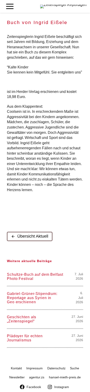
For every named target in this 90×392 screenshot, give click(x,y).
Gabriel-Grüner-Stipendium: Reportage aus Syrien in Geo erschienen (32, 297)
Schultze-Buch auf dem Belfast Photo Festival (35, 276)
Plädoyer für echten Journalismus (25, 338)
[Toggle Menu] (9, 6)
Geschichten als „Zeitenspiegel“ (21, 319)
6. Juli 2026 (79, 297)
